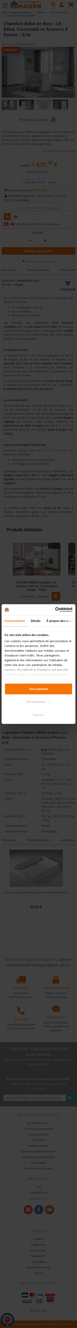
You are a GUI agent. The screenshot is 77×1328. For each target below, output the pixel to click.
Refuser (38, 714)
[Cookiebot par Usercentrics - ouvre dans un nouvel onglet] (55, 609)
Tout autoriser (38, 688)
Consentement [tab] (15, 620)
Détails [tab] (35, 620)
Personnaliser (36, 702)
